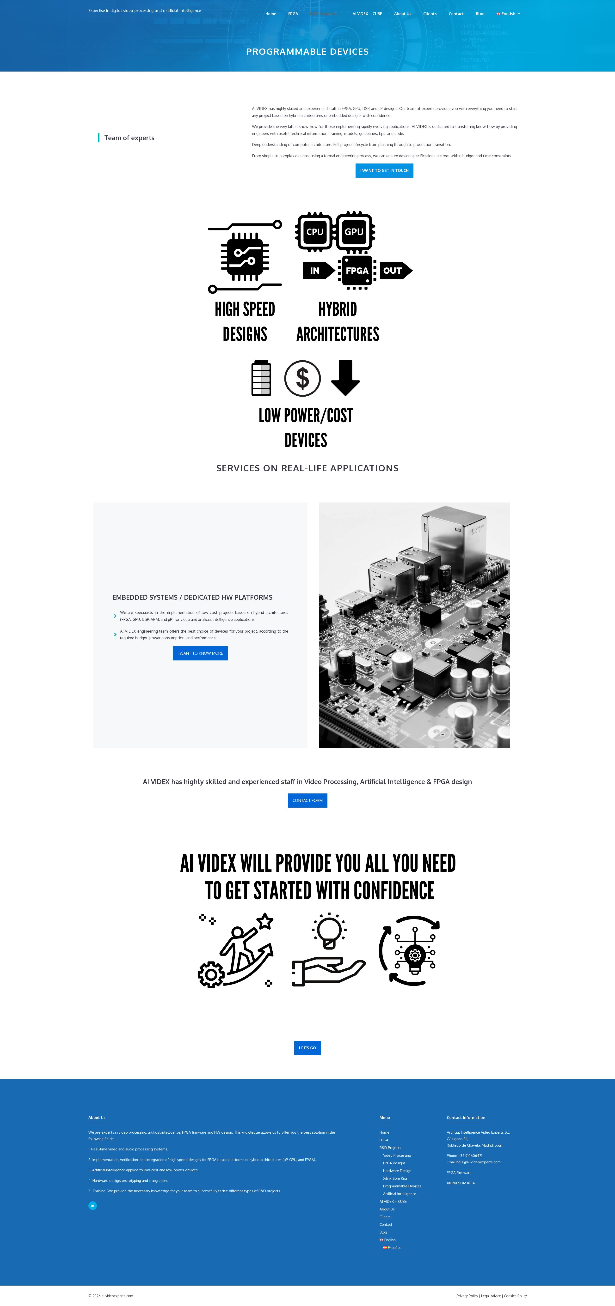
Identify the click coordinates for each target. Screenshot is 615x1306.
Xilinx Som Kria (395, 1178)
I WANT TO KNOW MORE (200, 653)
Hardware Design (397, 1170)
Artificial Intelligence (399, 1193)
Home (270, 13)
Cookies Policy (515, 1296)
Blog (480, 13)
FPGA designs (394, 1163)
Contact (456, 13)
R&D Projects (322, 13)
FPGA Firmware (459, 1172)
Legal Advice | (492, 1296)
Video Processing (397, 1155)
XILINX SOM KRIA (461, 1183)
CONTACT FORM (308, 800)
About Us (402, 13)
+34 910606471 (470, 1155)
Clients (430, 13)
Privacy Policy (467, 1296)
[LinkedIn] (92, 1205)
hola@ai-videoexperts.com (478, 1162)
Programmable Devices (402, 1186)
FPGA (293, 13)
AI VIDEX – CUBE (367, 13)
